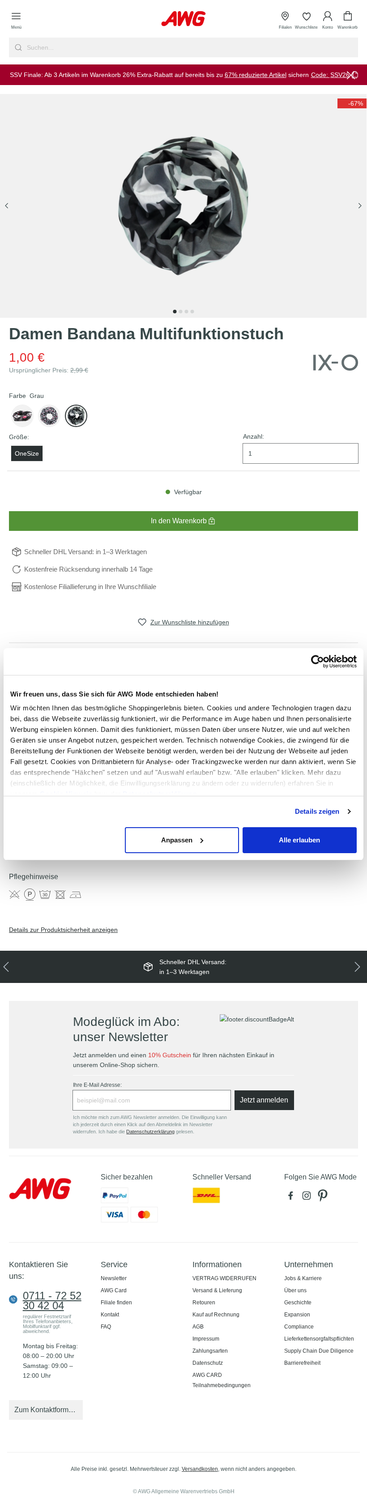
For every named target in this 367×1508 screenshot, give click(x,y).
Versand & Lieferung (217, 1290)
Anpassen (176, 840)
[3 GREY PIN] (22, 416)
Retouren (203, 1302)
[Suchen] (17, 47)
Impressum (205, 1339)
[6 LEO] (49, 416)
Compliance (299, 1327)
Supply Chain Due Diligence (319, 1351)
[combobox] (191, 47)
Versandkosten (200, 1469)
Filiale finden (116, 1302)
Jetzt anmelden (264, 1100)
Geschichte (298, 1302)
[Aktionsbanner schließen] (350, 74)
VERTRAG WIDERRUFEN (224, 1278)
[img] (352, 103)
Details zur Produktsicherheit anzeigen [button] (63, 929)
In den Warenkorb (179, 521)
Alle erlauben (299, 840)
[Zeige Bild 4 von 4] (192, 311)
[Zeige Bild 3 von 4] (186, 311)
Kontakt (110, 1314)
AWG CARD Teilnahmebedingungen (221, 1380)
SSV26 (340, 74)
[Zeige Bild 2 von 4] (180, 311)
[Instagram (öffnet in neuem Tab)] (308, 1197)
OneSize (27, 453)
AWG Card (114, 1290)
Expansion (297, 1314)
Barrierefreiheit (302, 1363)
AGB (198, 1327)
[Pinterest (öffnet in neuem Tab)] (323, 1197)
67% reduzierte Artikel (255, 74)
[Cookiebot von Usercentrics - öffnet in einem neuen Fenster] (317, 661)
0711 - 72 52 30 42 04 (52, 1301)
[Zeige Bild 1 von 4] (174, 311)
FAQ (106, 1327)
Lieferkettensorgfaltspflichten (319, 1339)
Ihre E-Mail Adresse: (97, 1085)
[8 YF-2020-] (76, 416)
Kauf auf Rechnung (215, 1314)
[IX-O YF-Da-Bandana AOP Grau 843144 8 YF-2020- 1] (183, 206)
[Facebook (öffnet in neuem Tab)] (292, 1197)
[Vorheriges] (6, 206)
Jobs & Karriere (303, 1278)
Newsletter (114, 1278)
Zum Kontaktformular (47, 1410)
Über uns (295, 1290)
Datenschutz (207, 1363)
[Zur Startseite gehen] (183, 18)
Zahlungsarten (210, 1351)
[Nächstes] (360, 206)
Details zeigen (317, 811)
